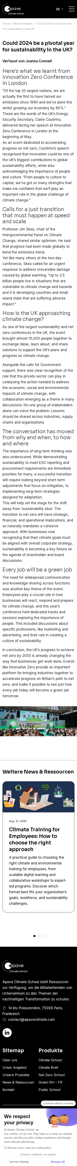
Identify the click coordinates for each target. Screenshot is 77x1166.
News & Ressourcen (18, 1082)
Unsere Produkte (15, 1075)
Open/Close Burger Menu (72, 9)
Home (6, 23)
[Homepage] (19, 9)
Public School (49, 1090)
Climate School (50, 1060)
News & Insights (23, 23)
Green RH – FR (50, 1082)
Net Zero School (52, 1075)
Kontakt (8, 1090)
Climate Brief (48, 1067)
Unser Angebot (14, 1067)
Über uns (9, 1060)
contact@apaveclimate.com (31, 1019)
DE (58, 9)
